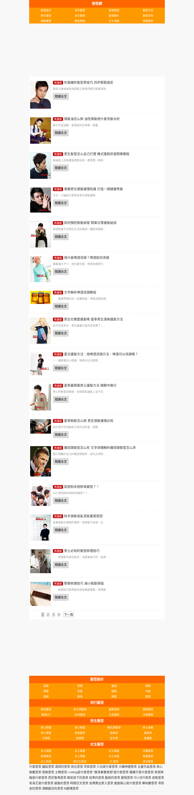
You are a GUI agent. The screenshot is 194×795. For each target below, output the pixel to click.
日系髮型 (114, 714)
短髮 (80, 685)
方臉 (148, 691)
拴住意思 (77, 766)
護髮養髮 (46, 20)
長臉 (46, 696)
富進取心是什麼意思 (127, 783)
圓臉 (114, 691)
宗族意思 (90, 766)
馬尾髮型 (148, 756)
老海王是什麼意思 (41, 783)
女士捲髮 (114, 750)
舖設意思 (48, 766)
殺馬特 (114, 732)
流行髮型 (80, 10)
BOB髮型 (80, 714)
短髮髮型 (148, 20)
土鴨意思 (61, 772)
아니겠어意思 (142, 777)
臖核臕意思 (149, 783)
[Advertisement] (97, 50)
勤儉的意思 (112, 777)
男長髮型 (80, 732)
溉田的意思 (62, 766)
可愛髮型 (148, 750)
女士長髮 (114, 20)
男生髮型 (46, 15)
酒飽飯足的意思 (52, 788)
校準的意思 (96, 777)
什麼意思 (35, 766)
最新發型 (114, 709)
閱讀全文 (61, 96)
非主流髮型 (80, 709)
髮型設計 (46, 10)
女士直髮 (80, 750)
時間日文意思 (79, 783)
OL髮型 (114, 761)
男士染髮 (148, 727)
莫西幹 (148, 732)
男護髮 (58, 82)
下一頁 (68, 614)
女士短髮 (46, 750)
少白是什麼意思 (107, 766)
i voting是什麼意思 (80, 772)
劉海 (80, 696)
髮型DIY (46, 714)
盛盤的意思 (61, 783)
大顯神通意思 (128, 766)
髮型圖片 (114, 15)
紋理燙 (80, 738)
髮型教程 (114, 10)
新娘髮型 (46, 756)
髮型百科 (148, 15)
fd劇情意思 (71, 788)
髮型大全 (148, 10)
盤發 (114, 685)
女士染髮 (114, 756)
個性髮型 (148, 709)
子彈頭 (46, 738)
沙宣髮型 (148, 714)
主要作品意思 (147, 766)
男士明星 (80, 727)
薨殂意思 (127, 777)
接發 (114, 696)
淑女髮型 (148, 761)
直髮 (46, 685)
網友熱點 (80, 20)
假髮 (148, 696)
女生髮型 (80, 15)
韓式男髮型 (114, 727)
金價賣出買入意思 (101, 783)
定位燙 (114, 738)
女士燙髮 (80, 756)
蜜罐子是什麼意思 (141, 772)
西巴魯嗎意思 (57, 777)
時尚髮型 (46, 709)
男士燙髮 (46, 732)
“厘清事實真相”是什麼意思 (111, 772)
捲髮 (148, 685)
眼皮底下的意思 (77, 777)
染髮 (80, 691)
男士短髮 (46, 727)
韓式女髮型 (80, 761)
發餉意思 (48, 772)
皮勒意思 (158, 777)
